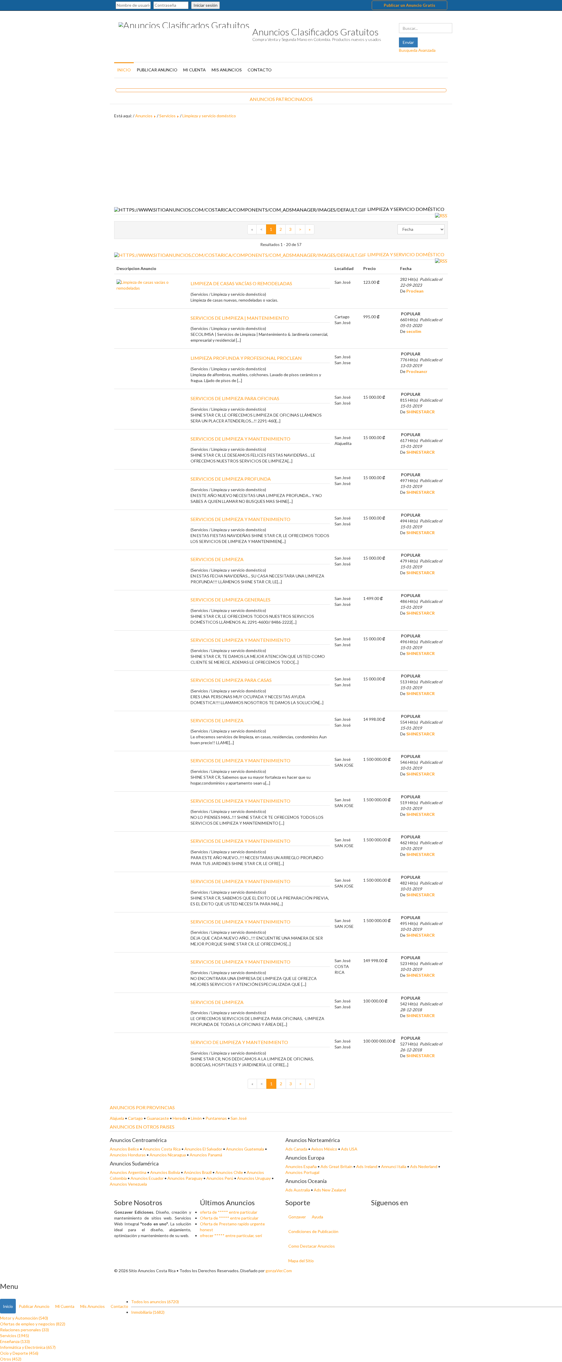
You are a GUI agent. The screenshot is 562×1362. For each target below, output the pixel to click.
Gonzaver (297, 1216)
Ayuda (317, 1216)
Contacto (260, 69)
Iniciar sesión (205, 5)
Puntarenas (216, 1118)
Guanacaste (158, 1118)
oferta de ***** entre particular (228, 1212)
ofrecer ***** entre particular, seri (231, 1235)
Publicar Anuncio (157, 69)
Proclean (415, 290)
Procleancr (416, 371)
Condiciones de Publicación (313, 1231)
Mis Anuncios (227, 69)
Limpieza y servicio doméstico (209, 115)
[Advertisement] (281, 163)
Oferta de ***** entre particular (229, 1217)
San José (239, 1118)
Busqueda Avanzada (417, 50)
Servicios (167, 115)
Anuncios (144, 115)
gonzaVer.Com (278, 1270)
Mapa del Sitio (301, 1260)
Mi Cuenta (194, 69)
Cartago (135, 1118)
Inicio (124, 69)
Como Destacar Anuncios (311, 1246)
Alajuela (117, 1118)
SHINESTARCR (420, 411)
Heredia (180, 1118)
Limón (196, 1118)
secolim (413, 331)
